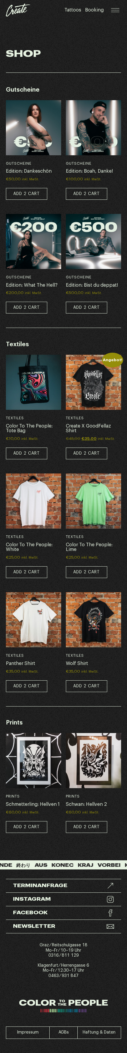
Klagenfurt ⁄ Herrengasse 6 (63, 965)
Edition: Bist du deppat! (92, 285)
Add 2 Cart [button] (26, 194)
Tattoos (72, 10)
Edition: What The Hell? (32, 285)
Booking (94, 10)
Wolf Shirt (77, 663)
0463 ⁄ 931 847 (63, 976)
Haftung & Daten (99, 1032)
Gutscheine (19, 163)
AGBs (63, 1032)
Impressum (28, 1032)
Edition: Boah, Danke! (89, 171)
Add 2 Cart (26, 453)
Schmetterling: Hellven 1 (33, 804)
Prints (13, 796)
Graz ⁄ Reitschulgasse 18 (63, 945)
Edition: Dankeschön (29, 171)
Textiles (15, 418)
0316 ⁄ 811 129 (63, 955)
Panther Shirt (20, 663)
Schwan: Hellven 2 (86, 804)
